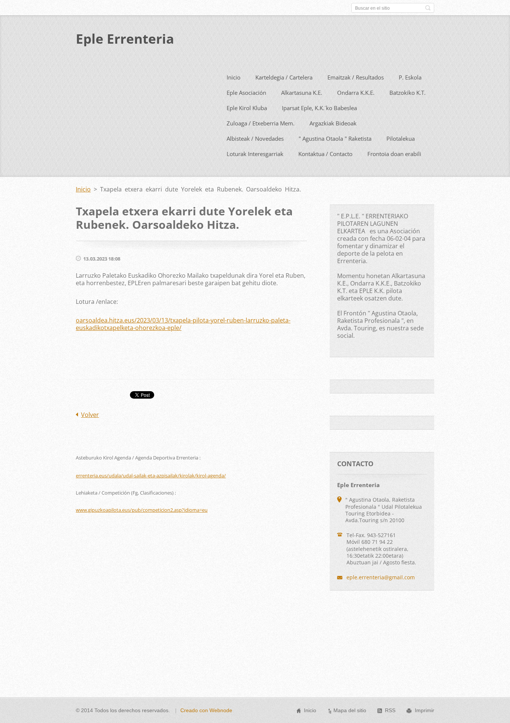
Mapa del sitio (349, 710)
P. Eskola (410, 77)
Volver (90, 415)
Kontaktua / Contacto (325, 154)
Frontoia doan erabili (394, 154)
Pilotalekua (400, 138)
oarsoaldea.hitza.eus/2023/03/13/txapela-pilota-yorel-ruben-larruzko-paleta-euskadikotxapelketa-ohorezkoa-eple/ (183, 324)
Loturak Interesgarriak (255, 154)
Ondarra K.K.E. (355, 92)
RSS (390, 710)
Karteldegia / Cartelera (283, 77)
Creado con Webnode (206, 710)
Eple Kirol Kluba (247, 108)
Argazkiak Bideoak (333, 123)
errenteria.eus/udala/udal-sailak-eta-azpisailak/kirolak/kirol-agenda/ (151, 475)
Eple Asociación (246, 92)
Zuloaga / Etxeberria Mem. (261, 123)
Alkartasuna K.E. (301, 92)
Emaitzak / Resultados (355, 77)
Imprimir (424, 710)
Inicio (233, 77)
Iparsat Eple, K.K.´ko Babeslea (319, 108)
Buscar (428, 8)
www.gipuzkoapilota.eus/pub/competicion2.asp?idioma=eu (142, 510)
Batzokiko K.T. (407, 92)
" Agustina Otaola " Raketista (335, 138)
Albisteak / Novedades (255, 138)
